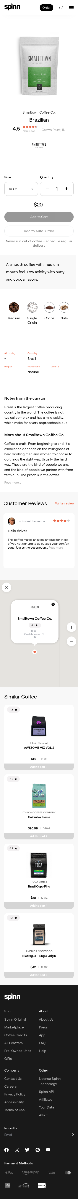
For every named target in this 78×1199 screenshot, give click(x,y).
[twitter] (27, 1150)
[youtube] (48, 1150)
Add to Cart (39, 217)
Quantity (47, 177)
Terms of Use (14, 1110)
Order (46, 7)
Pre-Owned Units (17, 1051)
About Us (46, 1019)
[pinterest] (38, 1150)
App (42, 1035)
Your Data (46, 1107)
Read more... (12, 482)
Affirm (44, 1115)
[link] (12, 6)
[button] (47, 189)
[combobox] (18, 189)
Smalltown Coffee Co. (39, 112)
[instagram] (17, 1150)
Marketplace (14, 1027)
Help (42, 1051)
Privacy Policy (14, 1094)
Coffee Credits (15, 1035)
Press (43, 1027)
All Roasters (13, 1043)
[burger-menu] (71, 7)
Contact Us (13, 1078)
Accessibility (14, 1102)
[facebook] (6, 1150)
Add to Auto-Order (39, 231)
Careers (10, 1086)
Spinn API (46, 1092)
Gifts (8, 1058)
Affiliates (45, 1099)
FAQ (42, 1043)
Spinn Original (15, 1019)
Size (7, 177)
